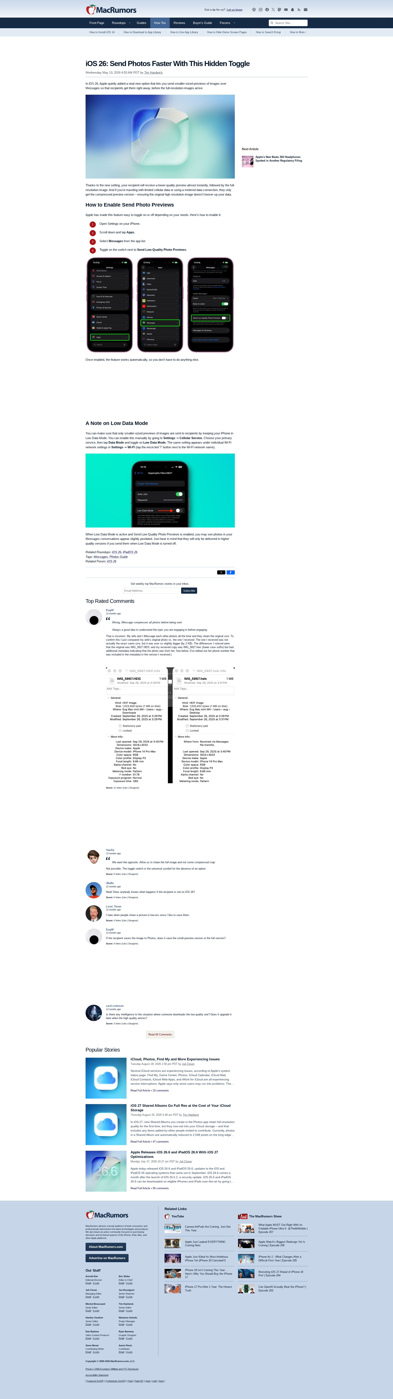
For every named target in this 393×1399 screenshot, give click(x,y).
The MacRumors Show (265, 1216)
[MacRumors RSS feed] (299, 10)
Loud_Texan (113, 906)
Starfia (110, 850)
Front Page (96, 23)
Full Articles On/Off (115, 1381)
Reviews (179, 23)
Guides (141, 23)
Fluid (130, 1381)
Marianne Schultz (128, 1317)
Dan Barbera (92, 1331)
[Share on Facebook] (231, 572)
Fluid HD (138, 1381)
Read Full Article (140, 1090)
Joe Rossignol (126, 1290)
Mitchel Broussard (95, 1304)
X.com (96, 1283)
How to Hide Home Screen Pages (227, 32)
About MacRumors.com (106, 1246)
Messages (101, 556)
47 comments (161, 1141)
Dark (161, 1381)
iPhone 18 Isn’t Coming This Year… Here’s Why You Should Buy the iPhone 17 (208, 1274)
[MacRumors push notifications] (292, 10)
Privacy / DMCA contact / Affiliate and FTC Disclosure (112, 1369)
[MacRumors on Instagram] (261, 10)
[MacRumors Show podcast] (254, 10)
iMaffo (110, 883)
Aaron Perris (125, 1345)
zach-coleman (115, 1005)
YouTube (178, 1216)
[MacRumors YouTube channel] (286, 10)
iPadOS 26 (130, 552)
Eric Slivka (124, 1276)
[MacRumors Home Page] (111, 10)
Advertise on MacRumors (107, 1258)
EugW (110, 610)
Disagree (133, 788)
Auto (148, 1381)
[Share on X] (221, 572)
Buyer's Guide (202, 23)
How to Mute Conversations (306, 32)
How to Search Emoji (268, 32)
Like (125, 788)
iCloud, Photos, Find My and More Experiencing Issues (175, 1059)
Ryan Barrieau (126, 1331)
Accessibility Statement (97, 1375)
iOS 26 (116, 552)
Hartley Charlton (94, 1317)
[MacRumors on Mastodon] (279, 10)
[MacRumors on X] (273, 10)
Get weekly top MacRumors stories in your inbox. (160, 583)
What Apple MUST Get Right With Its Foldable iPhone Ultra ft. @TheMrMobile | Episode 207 (283, 1228)
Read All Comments (160, 1034)
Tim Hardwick (153, 72)
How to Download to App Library (142, 32)
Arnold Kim (92, 1276)
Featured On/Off (95, 1381)
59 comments (161, 1188)
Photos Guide (119, 556)
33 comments (161, 1090)
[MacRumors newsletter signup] (306, 10)
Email (88, 1283)
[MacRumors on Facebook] (267, 10)
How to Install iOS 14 (102, 32)
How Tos (160, 23)
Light (154, 1381)
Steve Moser (92, 1345)
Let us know (234, 9)
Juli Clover (188, 1063)
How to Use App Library (184, 32)
